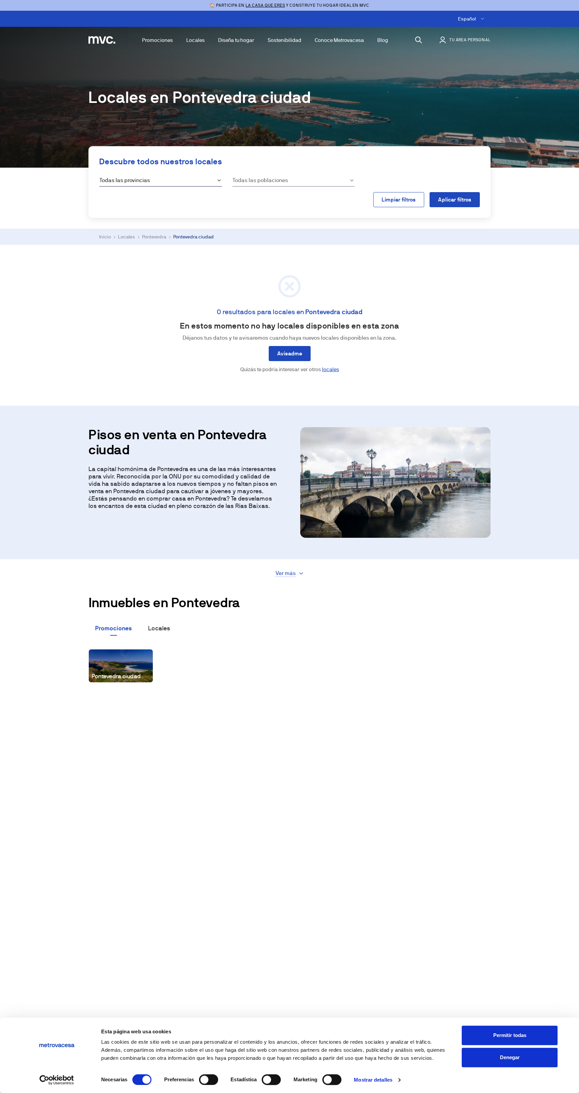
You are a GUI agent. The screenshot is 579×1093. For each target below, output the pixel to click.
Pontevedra (154, 236)
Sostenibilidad (284, 40)
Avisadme (289, 353)
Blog (382, 40)
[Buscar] (418, 40)
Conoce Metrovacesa (339, 40)
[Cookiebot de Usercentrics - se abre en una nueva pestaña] (56, 1080)
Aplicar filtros (454, 199)
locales (330, 369)
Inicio (105, 236)
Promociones (157, 40)
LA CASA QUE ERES (265, 5)
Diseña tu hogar (236, 40)
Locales (195, 40)
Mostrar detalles (373, 1080)
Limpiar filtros (399, 199)
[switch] (208, 1079)
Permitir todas (509, 1035)
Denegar (510, 1057)
